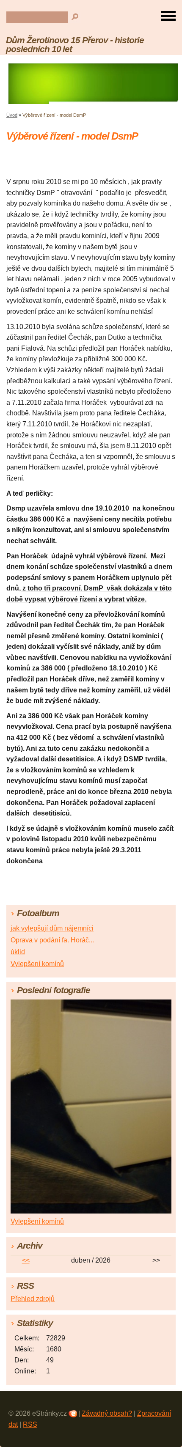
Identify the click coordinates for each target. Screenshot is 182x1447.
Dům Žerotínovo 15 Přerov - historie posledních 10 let (75, 44)
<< (26, 1260)
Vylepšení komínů (37, 963)
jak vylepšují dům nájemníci (52, 928)
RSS (30, 1424)
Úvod (11, 115)
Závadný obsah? (107, 1413)
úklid (18, 952)
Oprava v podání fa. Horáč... (52, 940)
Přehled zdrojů (33, 1298)
